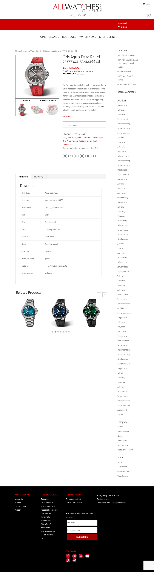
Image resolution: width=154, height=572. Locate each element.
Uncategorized (123, 445)
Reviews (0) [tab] (38, 176)
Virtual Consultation (74, 502)
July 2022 (121, 243)
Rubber (82, 141)
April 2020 (121, 331)
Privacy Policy (102, 495)
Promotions (122, 440)
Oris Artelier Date (124, 71)
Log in (119, 462)
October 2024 (122, 170)
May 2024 (121, 188)
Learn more (81, 74)
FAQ (42, 538)
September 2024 (124, 174)
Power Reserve (72, 141)
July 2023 (121, 207)
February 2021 (122, 294)
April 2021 (121, 290)
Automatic (86, 148)
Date (93, 137)
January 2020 (122, 345)
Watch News (87, 37)
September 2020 (124, 313)
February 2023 (123, 225)
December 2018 (123, 400)
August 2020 (122, 317)
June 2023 (121, 211)
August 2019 (122, 368)
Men (103, 137)
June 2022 (121, 248)
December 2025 (123, 123)
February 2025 (123, 156)
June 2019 (121, 377)
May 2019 (121, 382)
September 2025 (123, 133)
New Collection (123, 431)
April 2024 (121, 193)
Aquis (27, 51)
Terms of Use (113, 495)
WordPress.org (123, 476)
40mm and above (74, 148)
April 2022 (121, 253)
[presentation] (99, 294)
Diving (98, 137)
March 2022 (122, 257)
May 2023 (121, 216)
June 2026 (121, 114)
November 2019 (123, 354)
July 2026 (121, 110)
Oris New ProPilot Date (126, 84)
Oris (22, 51)
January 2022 (122, 267)
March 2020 (122, 336)
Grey (92, 148)
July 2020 (121, 322)
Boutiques (69, 37)
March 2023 (122, 220)
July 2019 (121, 373)
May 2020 (121, 326)
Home (42, 37)
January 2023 (122, 230)
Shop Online (107, 37)
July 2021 (120, 276)
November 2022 (123, 234)
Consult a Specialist (73, 499)
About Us (19, 499)
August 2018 (122, 410)
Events (120, 426)
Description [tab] (23, 176)
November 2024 (123, 165)
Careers (18, 510)
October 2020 (122, 308)
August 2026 (122, 105)
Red (96, 148)
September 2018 (123, 405)
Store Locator (20, 506)
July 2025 (121, 137)
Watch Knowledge (48, 531)
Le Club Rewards (47, 534)
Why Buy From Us (48, 506)
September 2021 (123, 271)
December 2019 (123, 350)
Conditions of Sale (104, 499)
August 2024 (122, 179)
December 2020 (123, 303)
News (119, 436)
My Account (122, 23)
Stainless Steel (91, 141)
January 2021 (122, 299)
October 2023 (122, 197)
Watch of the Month (125, 450)
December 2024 (123, 160)
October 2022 (122, 239)
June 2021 (121, 280)
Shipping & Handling (49, 510)
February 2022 (123, 262)
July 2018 (121, 414)
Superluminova (69, 144)
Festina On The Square (126, 55)
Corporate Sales (47, 502)
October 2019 (122, 359)
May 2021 (121, 285)
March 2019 (122, 391)
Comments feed (123, 471)
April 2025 (121, 147)
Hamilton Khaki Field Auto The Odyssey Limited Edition (127, 63)
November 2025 (123, 128)
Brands (54, 37)
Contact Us (45, 499)
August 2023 (122, 202)
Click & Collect (46, 513)
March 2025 (122, 151)
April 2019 (121, 387)
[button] (70, 126)
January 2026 (122, 119)
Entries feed (122, 466)
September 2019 (123, 364)
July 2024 (121, 184)
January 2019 (122, 396)
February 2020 (123, 340)
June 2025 (121, 142)
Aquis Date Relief (37, 51)
